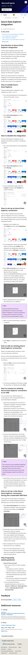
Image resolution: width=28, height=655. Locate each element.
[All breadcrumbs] (2, 18)
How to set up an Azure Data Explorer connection (13, 39)
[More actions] (26, 18)
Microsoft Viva (8, 17)
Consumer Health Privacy (7, 651)
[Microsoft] (14, 15)
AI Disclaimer (4, 647)
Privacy (9, 649)
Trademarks (3, 653)
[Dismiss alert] (26, 2)
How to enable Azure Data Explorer (10, 36)
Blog (19, 647)
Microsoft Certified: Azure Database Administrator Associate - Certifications (13, 614)
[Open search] (21, 15)
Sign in (25, 14)
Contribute (3, 649)
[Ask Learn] (23, 18)
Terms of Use (18, 651)
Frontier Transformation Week (8, 625)
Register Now (4, 631)
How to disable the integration (9, 37)
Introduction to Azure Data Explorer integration (13, 34)
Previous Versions (13, 647)
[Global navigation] (1, 15)
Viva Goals (15, 17)
